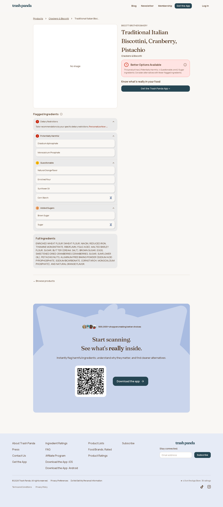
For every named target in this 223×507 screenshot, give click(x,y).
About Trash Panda (23, 443)
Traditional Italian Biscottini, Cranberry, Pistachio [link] (87, 18)
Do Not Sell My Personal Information (86, 480)
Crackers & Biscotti (59, 18)
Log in (205, 5)
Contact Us (19, 455)
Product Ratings (98, 455)
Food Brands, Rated (100, 449)
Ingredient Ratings (56, 443)
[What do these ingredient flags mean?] (61, 114)
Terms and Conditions (22, 487)
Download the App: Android (62, 468)
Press (15, 449)
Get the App (183, 5)
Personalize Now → (98, 126)
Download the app (128, 381)
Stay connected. (169, 448)
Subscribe (128, 443)
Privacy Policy (42, 487)
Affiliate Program (55, 455)
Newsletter (147, 5)
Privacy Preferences (59, 480)
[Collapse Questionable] (113, 163)
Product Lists (96, 443)
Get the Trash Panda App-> (155, 88)
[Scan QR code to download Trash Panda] (90, 381)
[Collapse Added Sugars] (113, 208)
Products (38, 18)
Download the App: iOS (59, 462)
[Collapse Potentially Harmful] (113, 136)
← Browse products (44, 280)
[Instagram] (209, 486)
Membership (165, 5)
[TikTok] (202, 486)
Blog (133, 5)
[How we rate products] (185, 65)
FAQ (48, 449)
